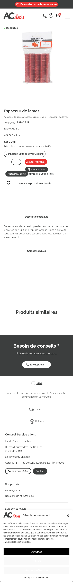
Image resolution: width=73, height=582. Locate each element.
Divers (43, 117)
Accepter (36, 551)
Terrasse (18, 117)
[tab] (36, 383)
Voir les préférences (36, 570)
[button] (68, 515)
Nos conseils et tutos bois (19, 496)
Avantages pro (13, 490)
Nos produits (12, 484)
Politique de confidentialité (36, 578)
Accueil (8, 117)
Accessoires (31, 117)
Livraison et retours (15, 508)
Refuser (36, 561)
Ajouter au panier (35, 161)
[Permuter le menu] (67, 17)
